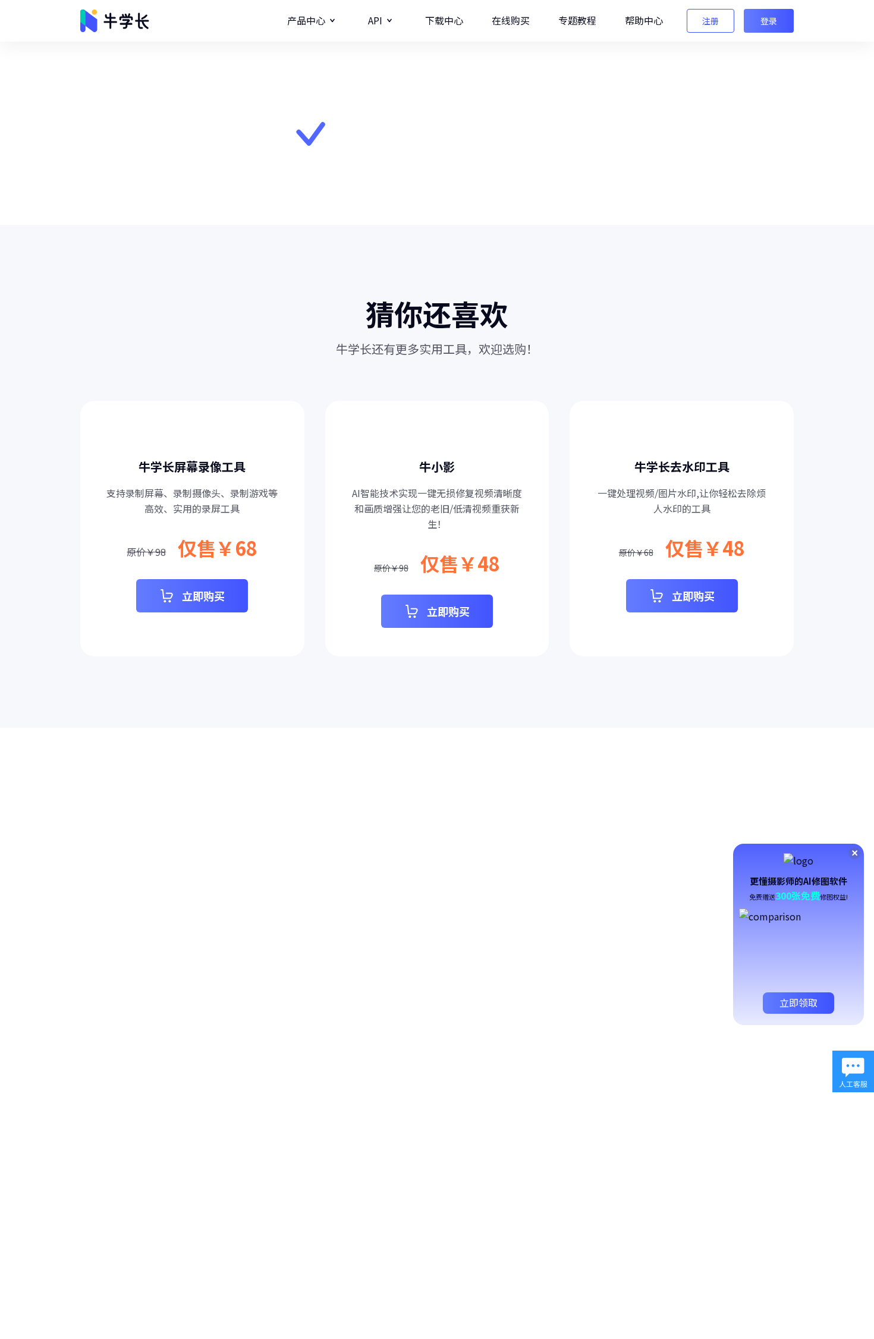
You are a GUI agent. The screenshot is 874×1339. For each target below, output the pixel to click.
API (375, 20)
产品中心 (306, 20)
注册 (710, 21)
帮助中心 (644, 20)
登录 (768, 21)
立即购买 (203, 596)
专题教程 (577, 20)
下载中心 (444, 20)
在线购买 (511, 20)
